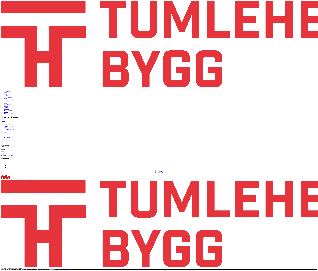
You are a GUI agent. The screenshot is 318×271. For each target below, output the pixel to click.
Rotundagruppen (8, 100)
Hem (5, 89)
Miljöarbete (7, 137)
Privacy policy (68, 269)
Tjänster (6, 94)
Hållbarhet (6, 95)
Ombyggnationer (8, 126)
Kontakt (6, 98)
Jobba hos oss (7, 91)
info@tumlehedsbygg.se (7, 155)
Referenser (7, 138)
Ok (63, 269)
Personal (6, 92)
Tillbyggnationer (8, 127)
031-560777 (4, 151)
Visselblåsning (159, 172)
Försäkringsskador (9, 124)
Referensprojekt (8, 97)
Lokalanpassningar (9, 129)
